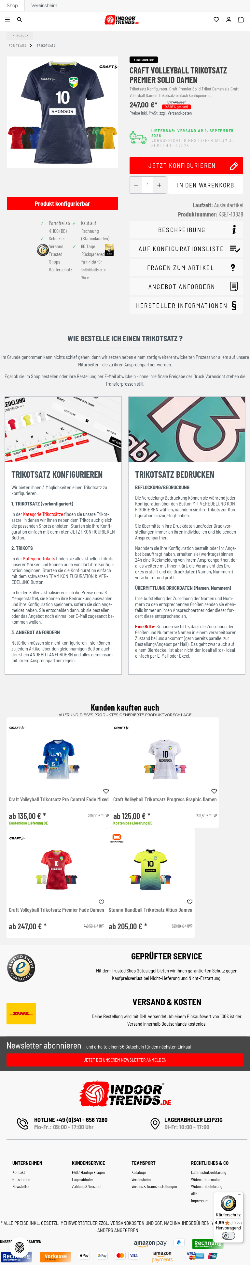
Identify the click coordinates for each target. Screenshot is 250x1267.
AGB (194, 1193)
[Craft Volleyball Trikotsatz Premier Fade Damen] (56, 869)
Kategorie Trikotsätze (43, 514)
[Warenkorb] (241, 20)
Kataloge (139, 1172)
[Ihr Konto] (229, 20)
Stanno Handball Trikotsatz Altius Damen (150, 909)
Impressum (199, 1200)
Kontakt (18, 1172)
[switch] (228, 1236)
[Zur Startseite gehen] (121, 19)
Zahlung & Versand (86, 1186)
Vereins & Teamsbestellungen (154, 1186)
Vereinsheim (44, 5)
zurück (23, 36)
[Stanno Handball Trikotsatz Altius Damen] (150, 869)
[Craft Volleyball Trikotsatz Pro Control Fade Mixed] (59, 759)
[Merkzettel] (217, 20)
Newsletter (21, 1186)
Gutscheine (21, 1179)
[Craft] (109, 66)
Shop (12, 5)
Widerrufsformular (205, 1179)
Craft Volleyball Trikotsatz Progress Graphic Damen (165, 799)
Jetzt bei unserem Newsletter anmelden (125, 1060)
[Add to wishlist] (106, 790)
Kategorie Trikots (39, 558)
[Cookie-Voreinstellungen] (19, 1247)
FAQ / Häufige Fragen (88, 1172)
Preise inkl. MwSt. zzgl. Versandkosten (161, 113)
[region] (62, 133)
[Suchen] (20, 20)
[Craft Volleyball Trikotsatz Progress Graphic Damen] (165, 759)
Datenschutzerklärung (208, 1172)
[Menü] (8, 20)
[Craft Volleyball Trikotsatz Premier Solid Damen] (62, 112)
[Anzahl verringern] (136, 185)
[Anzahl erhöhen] (159, 185)
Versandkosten (128, 1223)
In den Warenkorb (205, 185)
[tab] (186, 229)
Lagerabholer (82, 1179)
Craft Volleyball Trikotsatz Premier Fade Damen (56, 909)
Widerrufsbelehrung (206, 1186)
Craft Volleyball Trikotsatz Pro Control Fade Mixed (59, 799)
